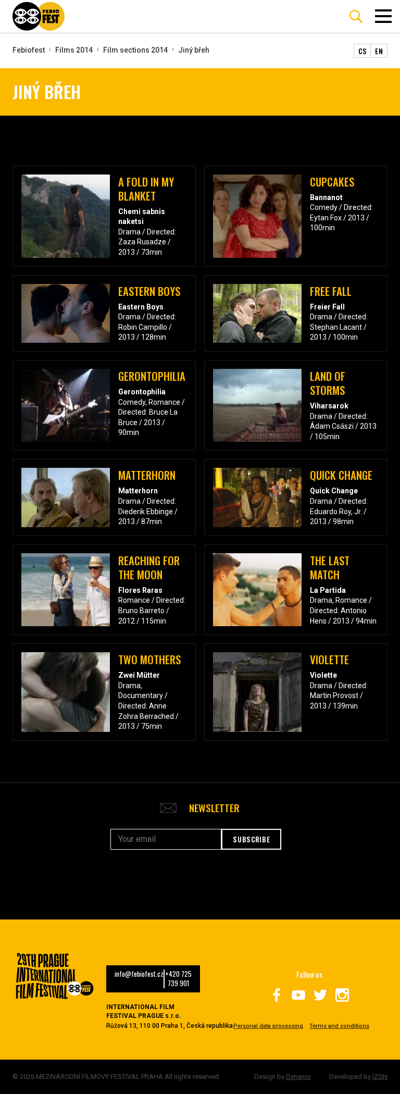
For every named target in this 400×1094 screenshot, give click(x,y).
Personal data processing (268, 1026)
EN (379, 50)
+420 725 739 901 (178, 978)
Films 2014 (74, 50)
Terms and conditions (339, 1026)
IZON (380, 1076)
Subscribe (251, 839)
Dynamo (298, 1076)
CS (362, 50)
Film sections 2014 (135, 50)
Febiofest (28, 50)
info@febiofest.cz (139, 974)
